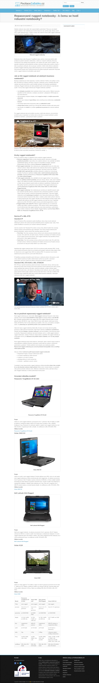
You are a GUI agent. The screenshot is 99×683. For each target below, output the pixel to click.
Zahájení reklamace (67, 674)
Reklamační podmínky (79, 664)
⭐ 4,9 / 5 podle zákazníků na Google (37, 681)
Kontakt (23, 681)
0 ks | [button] (66, 6)
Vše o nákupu (66, 10)
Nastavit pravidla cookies (79, 670)
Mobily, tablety (37, 10)
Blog (73, 10)
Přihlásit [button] (72, 6)
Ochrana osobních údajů (79, 666)
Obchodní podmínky (78, 662)
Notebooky (18, 10)
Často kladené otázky (67, 662)
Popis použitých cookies (79, 668)
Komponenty (47, 10)
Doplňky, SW (56, 10)
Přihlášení (65, 670)
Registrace (65, 672)
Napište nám (77, 660)
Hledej (82, 2)
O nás (78, 10)
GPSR (64, 676)
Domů (20, 681)
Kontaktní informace (20, 660)
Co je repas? (65, 660)
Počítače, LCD (27, 10)
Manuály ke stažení (67, 668)
